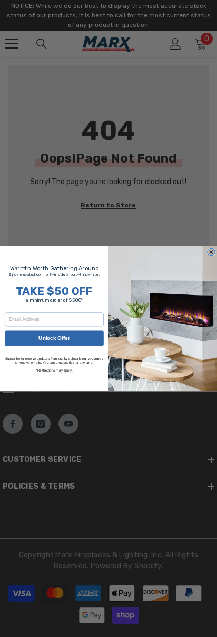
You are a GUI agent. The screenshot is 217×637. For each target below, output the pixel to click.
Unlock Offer (54, 337)
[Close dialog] (211, 252)
